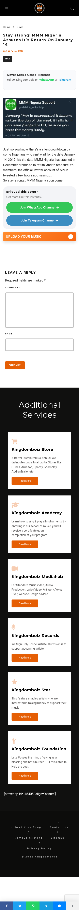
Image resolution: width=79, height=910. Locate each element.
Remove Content (28, 838)
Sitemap (58, 838)
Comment (13, 288)
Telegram (64, 80)
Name (9, 334)
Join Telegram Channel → (39, 220)
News (8, 59)
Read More (25, 480)
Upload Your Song (26, 827)
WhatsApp (47, 80)
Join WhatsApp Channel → (39, 207)
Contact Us (59, 827)
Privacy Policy (39, 848)
